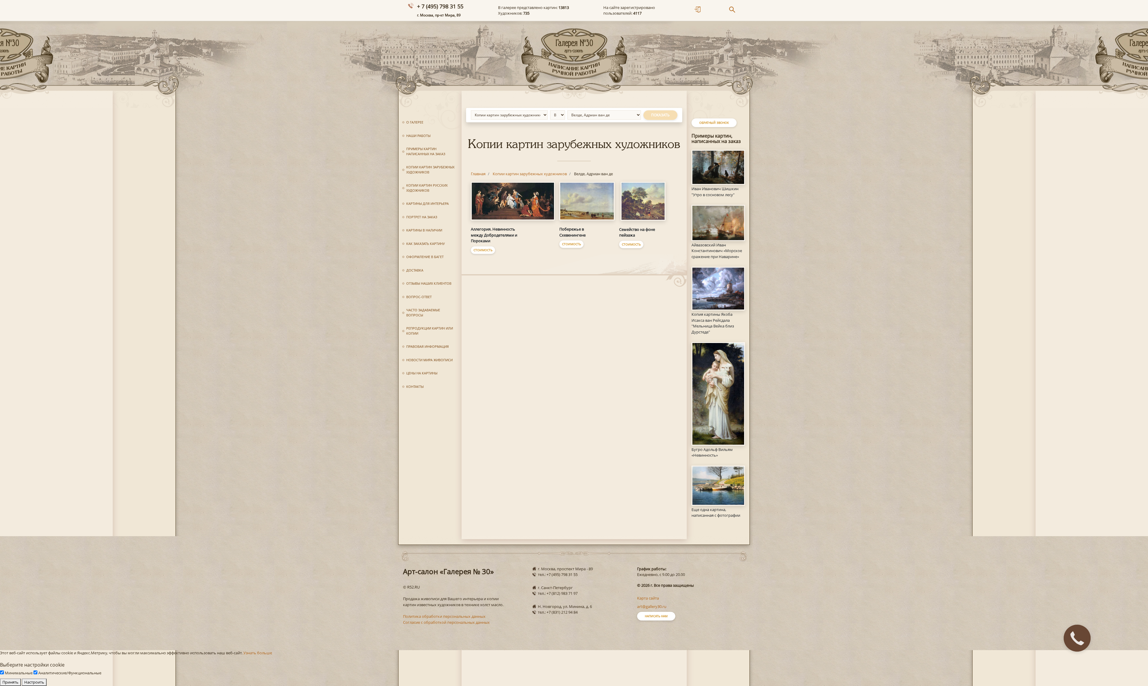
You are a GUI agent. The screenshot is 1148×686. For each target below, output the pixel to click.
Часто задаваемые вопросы (423, 312)
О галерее (414, 122)
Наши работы (418, 135)
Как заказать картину (425, 243)
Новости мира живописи (429, 360)
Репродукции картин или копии (429, 331)
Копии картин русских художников (427, 188)
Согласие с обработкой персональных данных (446, 622)
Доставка (414, 270)
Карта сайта (648, 598)
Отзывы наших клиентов (428, 283)
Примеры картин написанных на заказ (425, 151)
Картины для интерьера (427, 203)
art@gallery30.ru (651, 606)
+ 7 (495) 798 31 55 (440, 6)
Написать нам (656, 616)
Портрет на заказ (421, 217)
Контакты (415, 386)
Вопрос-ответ (419, 297)
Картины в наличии (424, 230)
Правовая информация (427, 346)
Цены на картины (421, 373)
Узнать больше (257, 652)
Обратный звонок (714, 123)
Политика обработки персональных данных (444, 616)
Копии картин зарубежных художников (430, 169)
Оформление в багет (425, 256)
